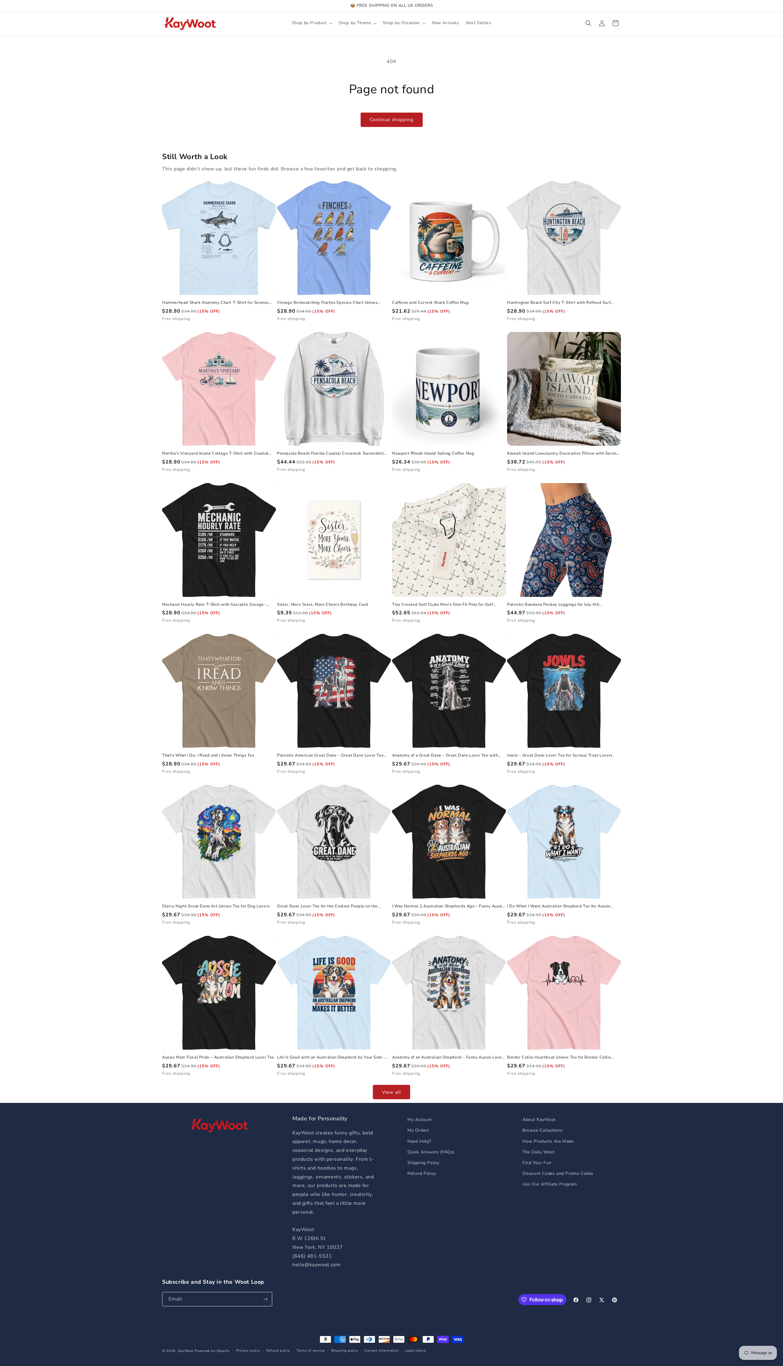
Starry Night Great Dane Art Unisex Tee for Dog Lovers (216, 906)
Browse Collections (542, 1130)
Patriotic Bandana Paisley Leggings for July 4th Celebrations (553, 604)
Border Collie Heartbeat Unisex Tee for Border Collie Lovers (559, 1057)
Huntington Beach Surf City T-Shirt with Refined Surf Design (558, 302)
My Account (419, 1119)
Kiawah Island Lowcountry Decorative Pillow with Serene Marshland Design (563, 453)
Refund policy (278, 1350)
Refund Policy (421, 1173)
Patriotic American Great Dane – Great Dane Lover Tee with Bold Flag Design (330, 755)
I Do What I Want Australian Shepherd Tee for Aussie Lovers (558, 906)
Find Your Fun (536, 1163)
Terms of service (310, 1350)
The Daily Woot (538, 1152)
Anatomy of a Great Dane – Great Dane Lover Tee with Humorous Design (445, 755)
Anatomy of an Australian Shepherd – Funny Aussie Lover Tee (447, 1057)
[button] (311, 23)
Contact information (381, 1350)
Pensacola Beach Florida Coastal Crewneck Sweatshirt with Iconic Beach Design (330, 453)
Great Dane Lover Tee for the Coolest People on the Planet (327, 906)
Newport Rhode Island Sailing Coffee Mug (433, 453)
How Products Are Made (548, 1141)
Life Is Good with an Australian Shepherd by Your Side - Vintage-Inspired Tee (331, 1057)
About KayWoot (539, 1119)
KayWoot (186, 1351)
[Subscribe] (265, 1299)
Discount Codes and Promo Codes (557, 1173)
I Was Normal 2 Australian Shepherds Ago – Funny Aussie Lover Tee (448, 906)
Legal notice (415, 1350)
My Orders (418, 1130)
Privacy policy (248, 1350)
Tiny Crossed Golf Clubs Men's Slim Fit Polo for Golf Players (442, 604)
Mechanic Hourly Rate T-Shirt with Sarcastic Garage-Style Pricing (214, 604)
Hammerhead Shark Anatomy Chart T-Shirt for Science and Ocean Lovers (215, 302)
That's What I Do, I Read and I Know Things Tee (208, 755)
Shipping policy (344, 1350)
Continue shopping (392, 120)
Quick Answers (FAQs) (431, 1152)
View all (391, 1092)
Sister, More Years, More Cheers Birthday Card (322, 604)
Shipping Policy (423, 1163)
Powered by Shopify (212, 1351)
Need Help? (419, 1141)
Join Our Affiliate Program (549, 1184)
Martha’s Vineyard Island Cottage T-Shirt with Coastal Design (215, 453)
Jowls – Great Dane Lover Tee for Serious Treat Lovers (560, 755)
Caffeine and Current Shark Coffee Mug (430, 302)
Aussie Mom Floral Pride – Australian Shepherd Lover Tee (218, 1057)
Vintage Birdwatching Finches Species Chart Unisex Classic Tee (327, 302)
